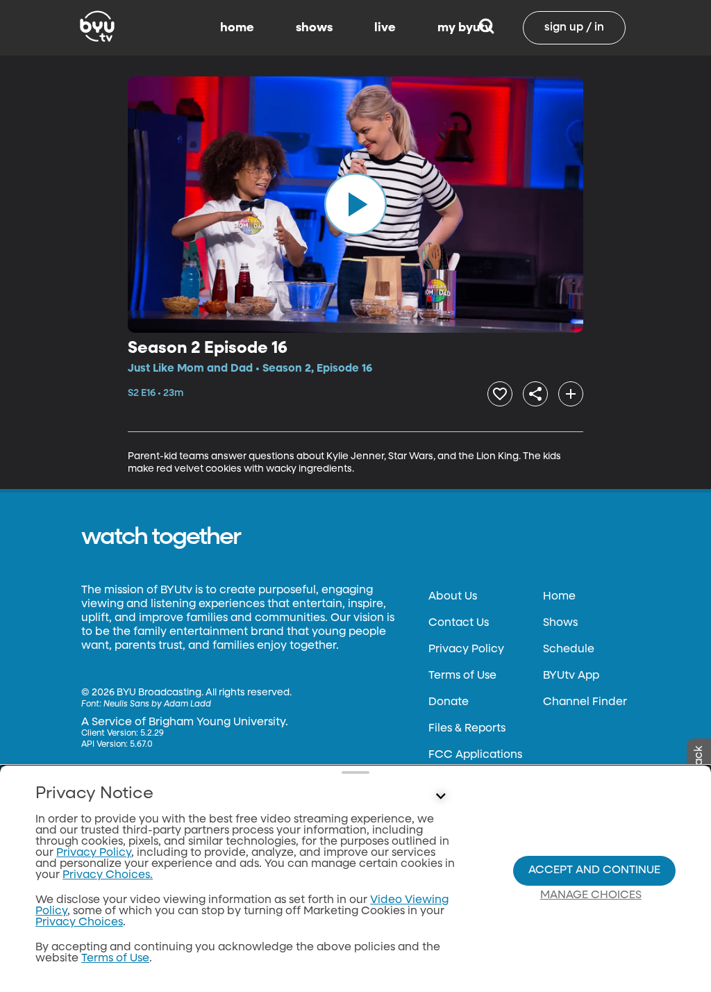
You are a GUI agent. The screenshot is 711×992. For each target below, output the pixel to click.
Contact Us (458, 623)
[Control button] (440, 796)
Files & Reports (466, 728)
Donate (448, 702)
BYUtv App (571, 675)
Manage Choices (591, 895)
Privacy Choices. (107, 875)
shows (314, 28)
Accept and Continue (594, 870)
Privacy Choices (79, 922)
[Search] (486, 27)
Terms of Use (462, 675)
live (385, 28)
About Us (452, 596)
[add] (570, 393)
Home (559, 596)
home (237, 28)
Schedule (568, 649)
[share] (535, 393)
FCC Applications (475, 755)
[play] (355, 204)
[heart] (499, 393)
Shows (560, 623)
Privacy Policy (466, 649)
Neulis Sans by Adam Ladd (157, 704)
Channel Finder (585, 702)
